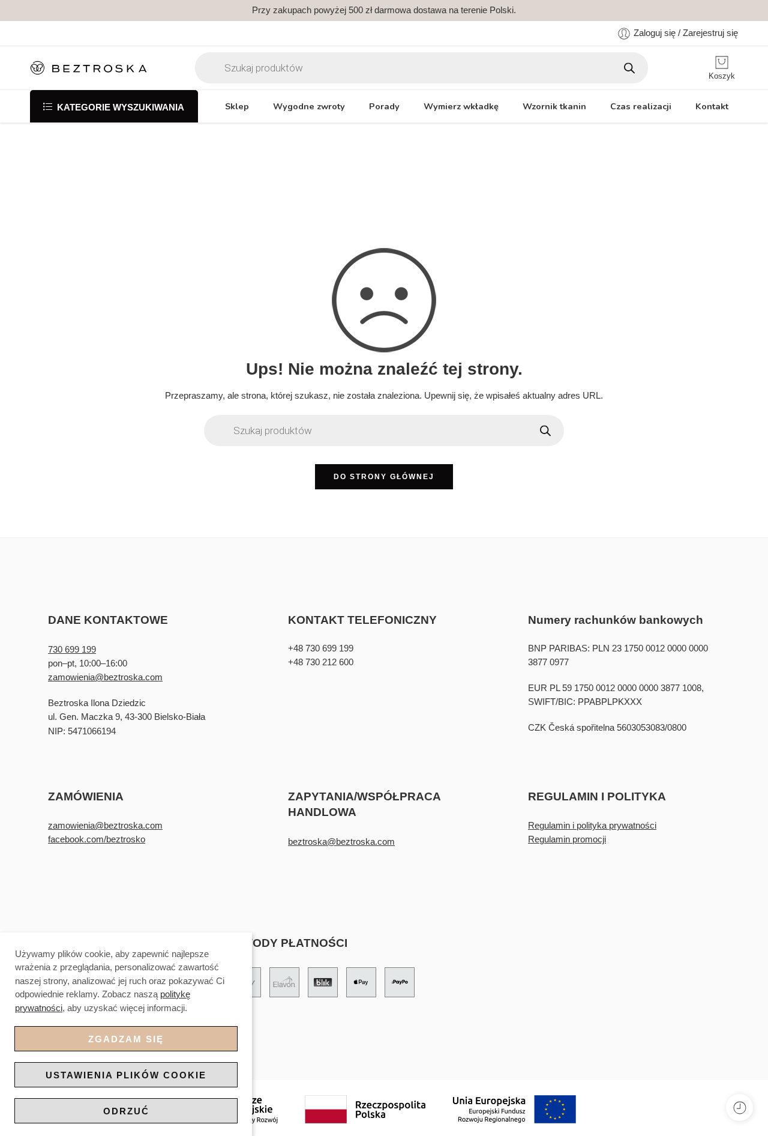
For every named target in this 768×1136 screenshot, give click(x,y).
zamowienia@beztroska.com (105, 677)
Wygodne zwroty (309, 106)
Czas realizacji (640, 106)
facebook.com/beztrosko (96, 839)
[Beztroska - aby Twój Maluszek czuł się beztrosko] (88, 68)
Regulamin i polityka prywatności (592, 825)
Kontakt (711, 106)
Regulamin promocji (567, 839)
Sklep (237, 106)
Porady (384, 106)
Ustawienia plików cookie (126, 1075)
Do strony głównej (384, 477)
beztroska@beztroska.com (341, 842)
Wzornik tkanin (554, 106)
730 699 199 (72, 649)
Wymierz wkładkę (461, 106)
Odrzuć (126, 1111)
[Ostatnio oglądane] (739, 1107)
